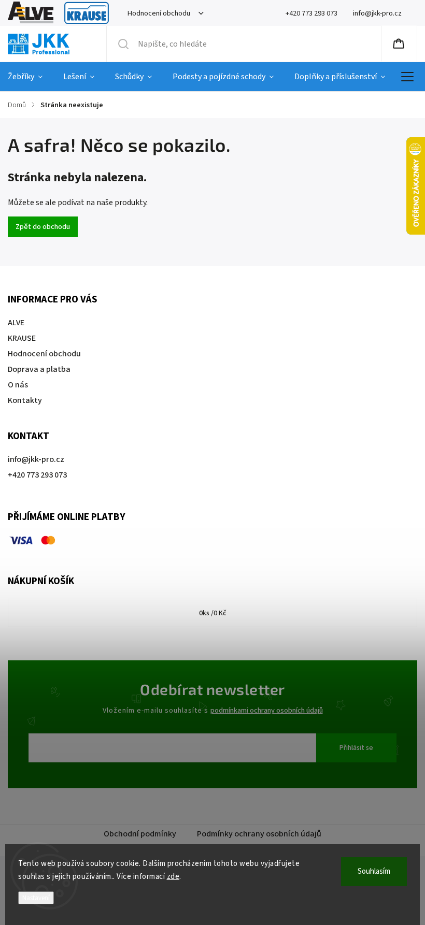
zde (173, 876)
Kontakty (25, 400)
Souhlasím (374, 871)
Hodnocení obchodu (159, 13)
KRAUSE (86, 13)
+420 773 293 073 (37, 475)
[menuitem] (30, 76)
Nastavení (36, 898)
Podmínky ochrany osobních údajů (259, 834)
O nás (18, 385)
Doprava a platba (39, 369)
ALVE (30, 13)
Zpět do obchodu (43, 227)
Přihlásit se (356, 748)
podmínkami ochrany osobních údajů (266, 710)
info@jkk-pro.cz (36, 459)
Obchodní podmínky (140, 834)
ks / (212, 613)
